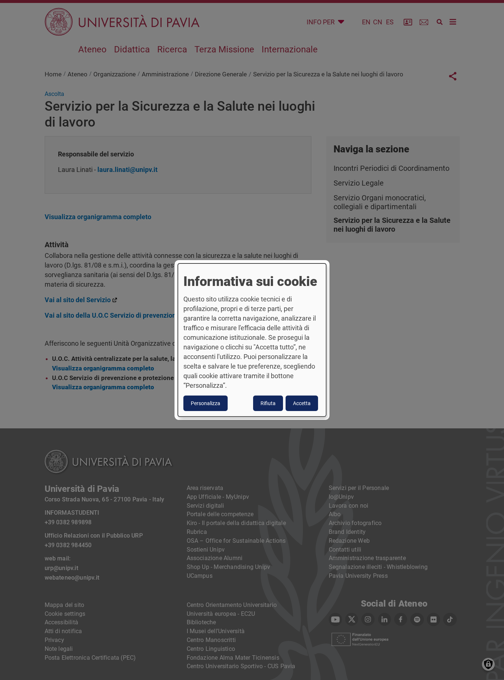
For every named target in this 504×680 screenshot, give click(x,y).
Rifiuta (268, 403)
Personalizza (205, 403)
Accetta (302, 403)
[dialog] (252, 340)
